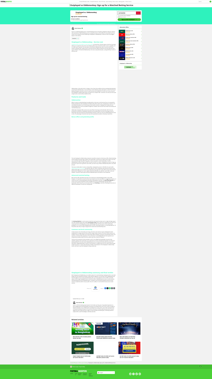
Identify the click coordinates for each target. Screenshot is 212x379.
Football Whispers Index (84, 1)
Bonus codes (115, 1)
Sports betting (109, 1)
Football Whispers (74, 362)
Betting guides (122, 1)
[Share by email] (112, 288)
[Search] (210, 1)
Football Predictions (94, 1)
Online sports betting (83, 362)
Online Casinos (128, 1)
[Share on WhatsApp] (110, 288)
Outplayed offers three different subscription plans (82, 44)
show (77, 38)
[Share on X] (107, 288)
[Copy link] (114, 288)
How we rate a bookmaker (91, 374)
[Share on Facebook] (105, 288)
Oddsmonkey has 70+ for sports (78, 168)
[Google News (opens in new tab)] (95, 288)
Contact (71, 373)
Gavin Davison (78, 28)
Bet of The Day (102, 1)
